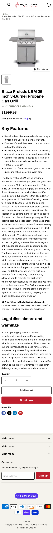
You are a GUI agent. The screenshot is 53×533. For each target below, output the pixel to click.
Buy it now (26, 400)
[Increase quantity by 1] (27, 380)
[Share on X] (9, 413)
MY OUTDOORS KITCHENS (19, 106)
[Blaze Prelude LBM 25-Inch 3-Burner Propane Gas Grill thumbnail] (6, 79)
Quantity (5, 374)
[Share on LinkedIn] (15, 413)
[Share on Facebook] (3, 413)
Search (26, 521)
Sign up (43, 475)
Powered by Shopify (26, 528)
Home (4, 14)
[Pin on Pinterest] (20, 413)
